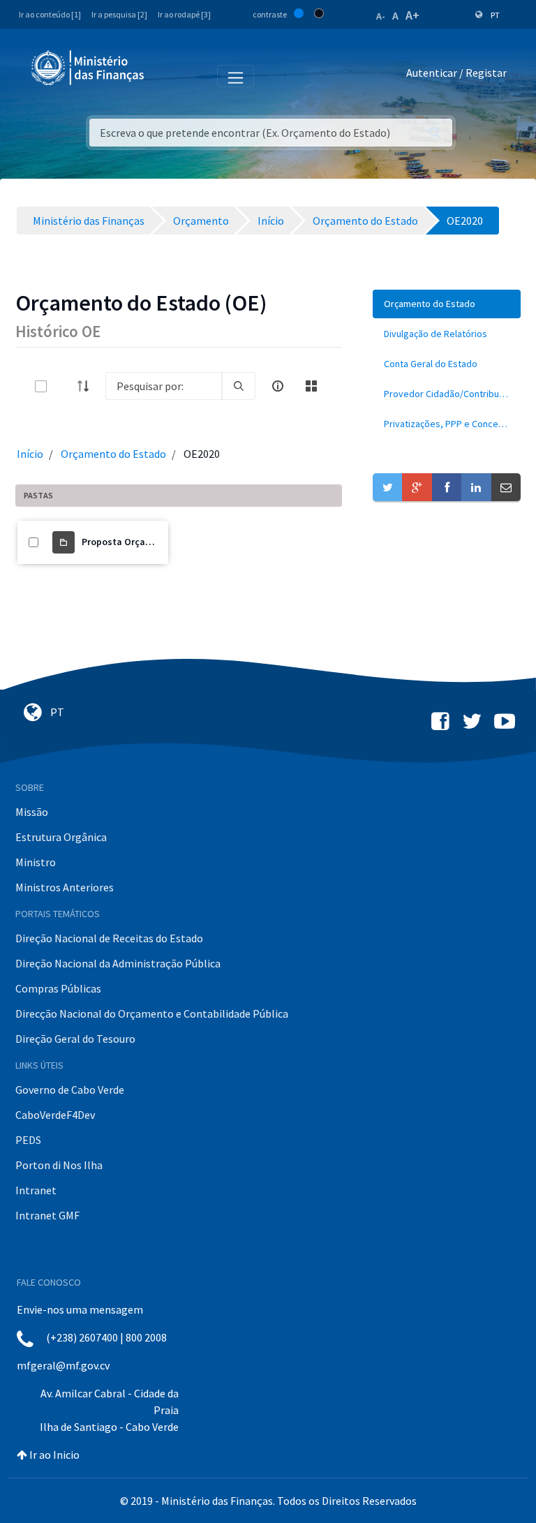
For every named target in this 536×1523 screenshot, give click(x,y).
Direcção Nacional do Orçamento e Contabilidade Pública (151, 1013)
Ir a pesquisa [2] (119, 14)
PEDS (28, 1140)
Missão (31, 812)
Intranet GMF (47, 1215)
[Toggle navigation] (166, 75)
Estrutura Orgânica (61, 837)
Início (30, 454)
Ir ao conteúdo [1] (50, 14)
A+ (412, 15)
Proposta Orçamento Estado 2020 (155, 541)
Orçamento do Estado (113, 454)
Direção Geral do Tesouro (75, 1039)
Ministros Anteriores (64, 887)
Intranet (36, 1190)
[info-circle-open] (278, 386)
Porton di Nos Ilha (59, 1165)
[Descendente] (87, 386)
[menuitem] (447, 304)
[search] (238, 386)
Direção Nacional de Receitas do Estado (109, 938)
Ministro (35, 862)
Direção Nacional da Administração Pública (118, 963)
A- (380, 16)
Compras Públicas (58, 988)
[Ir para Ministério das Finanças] (88, 67)
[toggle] (63, 386)
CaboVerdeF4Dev (55, 1115)
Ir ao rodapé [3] (184, 14)
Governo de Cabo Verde (69, 1090)
